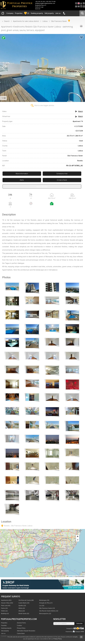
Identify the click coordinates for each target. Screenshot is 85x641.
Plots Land (5, 605)
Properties (18, 13)
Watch (80, 111)
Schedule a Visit (61, 173)
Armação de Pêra (45, 603)
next (81, 68)
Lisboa (44, 21)
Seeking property (37, 13)
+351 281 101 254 (40, 1)
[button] (77, 536)
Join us (58, 13)
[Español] (76, 6)
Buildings (5, 613)
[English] (78, 3)
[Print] (81, 26)
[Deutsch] (81, 3)
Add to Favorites (42, 186)
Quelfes (22, 605)
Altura (21, 611)
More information (22, 173)
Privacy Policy (21, 628)
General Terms (21, 623)
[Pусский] (81, 6)
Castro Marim (23, 603)
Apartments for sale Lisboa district (26, 21)
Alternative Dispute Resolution (26, 631)
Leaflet (70, 576)
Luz (41, 605)
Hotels (4, 611)
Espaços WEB (79, 631)
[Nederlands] (78, 6)
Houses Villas (7, 603)
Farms (4, 608)
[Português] (76, 3)
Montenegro (44, 600)
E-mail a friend (62, 180)
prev (3, 68)
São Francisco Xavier (59, 21)
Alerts (22, 180)
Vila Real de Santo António (48, 611)
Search (7, 21)
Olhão (21, 608)
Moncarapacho (45, 613)
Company (9, 13)
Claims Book (21, 633)
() (28, 13)
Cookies (19, 625)
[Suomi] (84, 6)
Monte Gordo (23, 613)
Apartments (6, 600)
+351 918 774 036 (50, 1)
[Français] (84, 3)
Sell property (49, 13)
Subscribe (79, 623)
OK (81, 637)
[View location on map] (69, 21)
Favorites (4, 625)
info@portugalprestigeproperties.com (45, 3)
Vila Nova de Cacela (26, 600)
